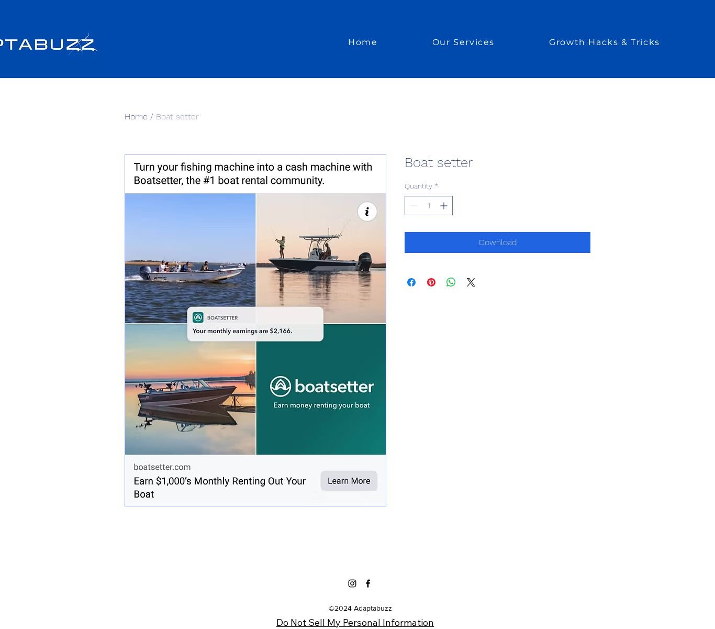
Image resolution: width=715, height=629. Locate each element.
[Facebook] (368, 583)
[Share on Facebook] (411, 282)
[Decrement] (412, 205)
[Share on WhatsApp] (451, 282)
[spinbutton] (428, 205)
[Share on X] (471, 282)
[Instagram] (352, 583)
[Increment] (444, 205)
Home (136, 117)
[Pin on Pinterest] (431, 282)
